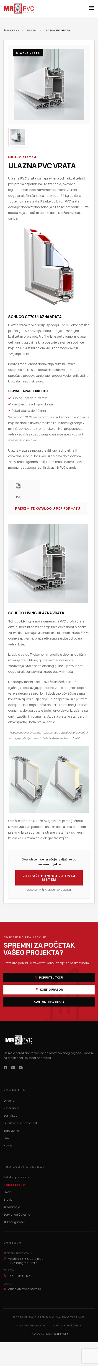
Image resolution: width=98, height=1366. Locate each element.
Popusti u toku (51, 977)
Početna (12, 30)
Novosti (8, 1145)
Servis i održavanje (16, 1214)
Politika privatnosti (33, 1325)
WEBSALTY (61, 1333)
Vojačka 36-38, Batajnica (25, 1261)
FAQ (6, 1138)
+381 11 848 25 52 (20, 1276)
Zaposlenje (11, 1130)
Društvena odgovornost (20, 1123)
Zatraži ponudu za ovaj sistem (49, 877)
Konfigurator (51, 990)
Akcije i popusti (14, 1185)
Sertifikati (10, 1115)
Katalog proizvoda (16, 1177)
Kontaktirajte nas (49, 1002)
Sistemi (31, 30)
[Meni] (91, 8)
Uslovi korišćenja (67, 1325)
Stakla (8, 1199)
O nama (8, 1100)
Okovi (7, 1192)
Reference (11, 1108)
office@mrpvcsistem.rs (24, 1289)
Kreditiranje (11, 1207)
